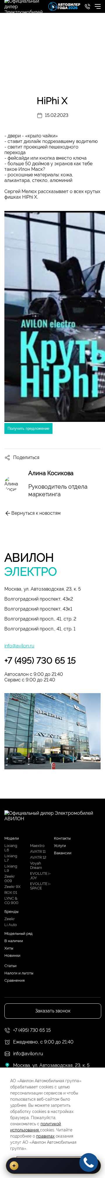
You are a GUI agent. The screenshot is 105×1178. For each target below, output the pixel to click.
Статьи (10, 966)
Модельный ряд (18, 933)
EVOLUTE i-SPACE (40, 886)
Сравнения (14, 980)
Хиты (8, 948)
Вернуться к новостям (36, 513)
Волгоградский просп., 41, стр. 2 (40, 619)
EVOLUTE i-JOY (40, 875)
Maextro (37, 845)
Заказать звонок (53, 1011)
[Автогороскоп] (53, 1165)
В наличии (13, 941)
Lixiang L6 (10, 847)
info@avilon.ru (19, 646)
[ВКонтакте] (26, 443)
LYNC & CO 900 (11, 900)
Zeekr (9, 919)
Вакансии (62, 853)
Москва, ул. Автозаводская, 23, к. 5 (42, 589)
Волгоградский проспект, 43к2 (38, 599)
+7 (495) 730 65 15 (40, 660)
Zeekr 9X (12, 886)
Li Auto (10, 925)
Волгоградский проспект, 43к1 (38, 609)
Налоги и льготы (18, 973)
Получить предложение (28, 428)
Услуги (60, 845)
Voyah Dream (36, 865)
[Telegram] (40, 443)
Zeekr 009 (9, 878)
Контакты (62, 838)
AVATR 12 (38, 857)
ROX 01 (10, 892)
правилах (45, 1136)
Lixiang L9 (10, 868)
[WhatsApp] (12, 443)
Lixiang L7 (10, 858)
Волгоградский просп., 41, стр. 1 (40, 629)
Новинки (12, 955)
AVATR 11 (38, 851)
